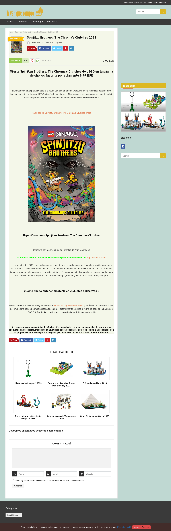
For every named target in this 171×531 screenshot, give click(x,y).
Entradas (52, 21)
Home (11, 32)
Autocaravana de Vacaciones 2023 (61, 417)
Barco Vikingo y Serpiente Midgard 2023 (28, 417)
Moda (10, 21)
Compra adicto (35, 42)
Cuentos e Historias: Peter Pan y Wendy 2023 (61, 384)
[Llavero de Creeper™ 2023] (132, 93)
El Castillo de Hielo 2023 (95, 383)
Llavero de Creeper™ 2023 (28, 383)
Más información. (124, 527)
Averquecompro (20, 327)
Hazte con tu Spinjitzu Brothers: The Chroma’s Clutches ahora (61, 113)
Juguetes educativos (96, 257)
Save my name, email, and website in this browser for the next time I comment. (49, 480)
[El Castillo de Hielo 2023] (132, 113)
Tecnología (37, 21)
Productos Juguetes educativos (69, 305)
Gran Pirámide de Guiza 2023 (94, 416)
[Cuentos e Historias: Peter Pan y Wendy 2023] (154, 93)
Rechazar (145, 527)
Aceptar (137, 527)
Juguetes (22, 21)
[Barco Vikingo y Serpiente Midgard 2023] (154, 113)
